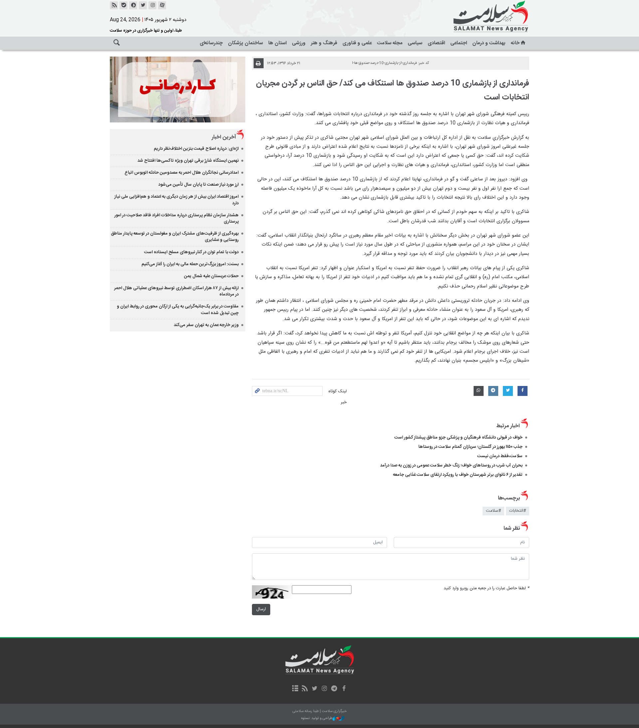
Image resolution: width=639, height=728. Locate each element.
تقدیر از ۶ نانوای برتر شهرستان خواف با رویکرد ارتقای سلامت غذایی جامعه (458, 474)
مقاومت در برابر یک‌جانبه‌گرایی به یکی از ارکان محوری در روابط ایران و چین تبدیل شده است (178, 309)
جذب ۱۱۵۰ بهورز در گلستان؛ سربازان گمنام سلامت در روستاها (470, 447)
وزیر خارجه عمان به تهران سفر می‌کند (206, 325)
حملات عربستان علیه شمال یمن (211, 276)
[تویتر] (143, 5)
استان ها (277, 43)
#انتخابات (517, 510)
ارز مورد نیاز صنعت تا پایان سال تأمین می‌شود (198, 184)
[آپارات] (162, 5)
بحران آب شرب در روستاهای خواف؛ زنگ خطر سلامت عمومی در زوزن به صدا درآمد (451, 465)
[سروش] (133, 5)
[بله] (123, 5)
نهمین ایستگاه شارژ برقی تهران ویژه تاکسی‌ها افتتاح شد (188, 160)
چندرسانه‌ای (211, 43)
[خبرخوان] (114, 5)
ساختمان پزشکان (245, 43)
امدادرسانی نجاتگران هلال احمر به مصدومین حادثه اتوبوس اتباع (181, 172)
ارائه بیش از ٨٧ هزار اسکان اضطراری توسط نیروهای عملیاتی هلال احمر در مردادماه (176, 291)
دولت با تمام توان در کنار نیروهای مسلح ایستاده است (191, 252)
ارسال (261, 609)
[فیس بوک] (343, 689)
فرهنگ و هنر (324, 43)
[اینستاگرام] (152, 5)
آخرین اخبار (224, 137)
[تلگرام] (334, 689)
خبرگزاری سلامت (476, 16)
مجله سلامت (389, 43)
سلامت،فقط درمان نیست (499, 456)
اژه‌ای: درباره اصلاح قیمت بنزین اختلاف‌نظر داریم (196, 148)
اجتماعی (458, 43)
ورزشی (299, 43)
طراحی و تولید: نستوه (316, 718)
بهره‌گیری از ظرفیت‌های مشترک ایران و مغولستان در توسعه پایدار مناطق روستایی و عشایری (175, 237)
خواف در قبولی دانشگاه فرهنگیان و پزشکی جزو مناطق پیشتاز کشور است (458, 437)
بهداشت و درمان (489, 43)
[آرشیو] (295, 689)
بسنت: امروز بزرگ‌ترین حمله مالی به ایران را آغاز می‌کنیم (190, 264)
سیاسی (415, 43)
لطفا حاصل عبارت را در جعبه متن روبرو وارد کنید (486, 588)
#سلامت (493, 510)
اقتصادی (436, 43)
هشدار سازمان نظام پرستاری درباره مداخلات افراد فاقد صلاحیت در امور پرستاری (176, 218)
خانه (515, 43)
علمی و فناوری (357, 43)
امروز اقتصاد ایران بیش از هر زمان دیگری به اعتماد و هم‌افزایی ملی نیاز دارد (176, 200)
